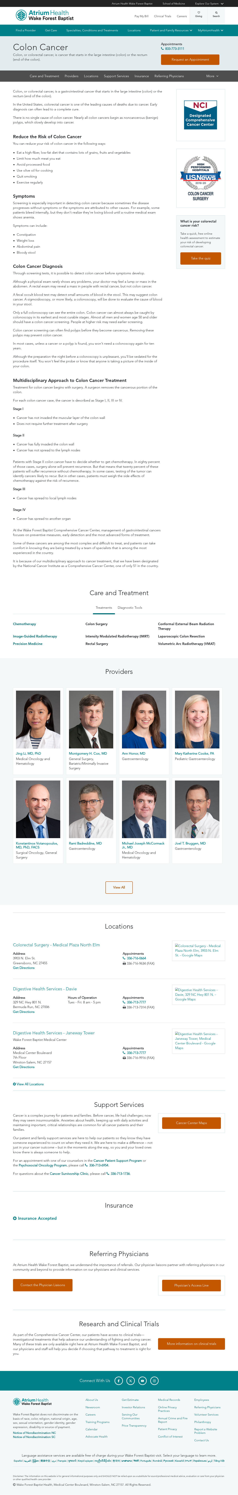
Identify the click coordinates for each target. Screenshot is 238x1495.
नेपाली (136, 1460)
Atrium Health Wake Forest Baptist (132, 3)
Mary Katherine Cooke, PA (194, 754)
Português (145, 1460)
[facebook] (119, 1381)
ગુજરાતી (72, 1460)
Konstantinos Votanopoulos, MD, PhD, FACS (37, 845)
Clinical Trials (162, 16)
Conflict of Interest (170, 1436)
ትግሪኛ (188, 1460)
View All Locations (30, 1084)
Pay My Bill (142, 16)
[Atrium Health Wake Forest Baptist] (44, 15)
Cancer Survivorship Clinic (69, 1174)
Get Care (51, 30)
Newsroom (93, 1407)
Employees (201, 1400)
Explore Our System (207, 3)
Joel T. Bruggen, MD (190, 843)
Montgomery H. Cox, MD (88, 754)
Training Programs (98, 1422)
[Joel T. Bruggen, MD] (197, 837)
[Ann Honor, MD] (144, 747)
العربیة (27, 1460)
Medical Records (169, 1400)
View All (119, 888)
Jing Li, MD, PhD (28, 754)
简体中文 (45, 1460)
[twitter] (130, 1381)
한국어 (116, 1460)
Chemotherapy (24, 624)
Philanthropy (202, 1422)
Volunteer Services (206, 1414)
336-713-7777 (136, 1002)
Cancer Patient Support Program (118, 1161)
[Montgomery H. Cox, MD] (91, 747)
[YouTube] (142, 1381)
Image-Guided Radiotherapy (35, 636)
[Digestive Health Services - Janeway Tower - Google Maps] (198, 1041)
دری (54, 1460)
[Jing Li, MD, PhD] (38, 747)
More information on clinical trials (191, 1344)
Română (157, 1460)
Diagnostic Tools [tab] (130, 608)
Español (18, 1460)
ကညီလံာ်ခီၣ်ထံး (103, 1460)
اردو (210, 1460)
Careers (182, 16)
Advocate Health (97, 1436)
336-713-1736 (120, 1174)
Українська (199, 1460)
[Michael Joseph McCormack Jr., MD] (144, 837)
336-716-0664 (136, 958)
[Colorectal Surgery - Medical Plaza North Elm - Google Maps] (198, 951)
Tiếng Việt (219, 1460)
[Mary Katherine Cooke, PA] (197, 747)
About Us (92, 1400)
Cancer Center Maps (191, 1123)
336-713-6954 (98, 1165)
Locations (134, 30)
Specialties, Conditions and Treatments (92, 30)
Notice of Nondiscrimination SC (34, 1437)
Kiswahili (179, 1460)
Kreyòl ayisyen (85, 1460)
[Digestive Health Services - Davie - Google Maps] (198, 995)
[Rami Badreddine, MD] (91, 837)
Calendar (91, 1429)
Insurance (142, 76)
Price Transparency (134, 1425)
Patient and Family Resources (169, 30)
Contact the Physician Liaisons (42, 1285)
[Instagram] (154, 1381)
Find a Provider (26, 30)
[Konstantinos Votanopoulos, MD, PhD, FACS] (38, 837)
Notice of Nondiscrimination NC (34, 1433)
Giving (198, 16)
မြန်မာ (36, 1460)
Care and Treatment (44, 76)
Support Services (116, 76)
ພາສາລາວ (127, 1460)
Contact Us (201, 1440)
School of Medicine (174, 3)
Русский (168, 1460)
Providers (71, 76)
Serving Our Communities (131, 1416)
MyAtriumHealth (209, 30)
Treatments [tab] (104, 608)
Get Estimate (130, 1400)
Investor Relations (133, 1407)
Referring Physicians (169, 76)
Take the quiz (200, 258)
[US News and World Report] (200, 178)
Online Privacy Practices (167, 1409)
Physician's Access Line (191, 1285)
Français (62, 1460)
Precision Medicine (27, 644)
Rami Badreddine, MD (85, 843)
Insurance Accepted (37, 1218)
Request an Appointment (190, 60)
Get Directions (24, 968)
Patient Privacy (167, 1429)
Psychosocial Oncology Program (43, 1165)
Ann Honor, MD (133, 754)
